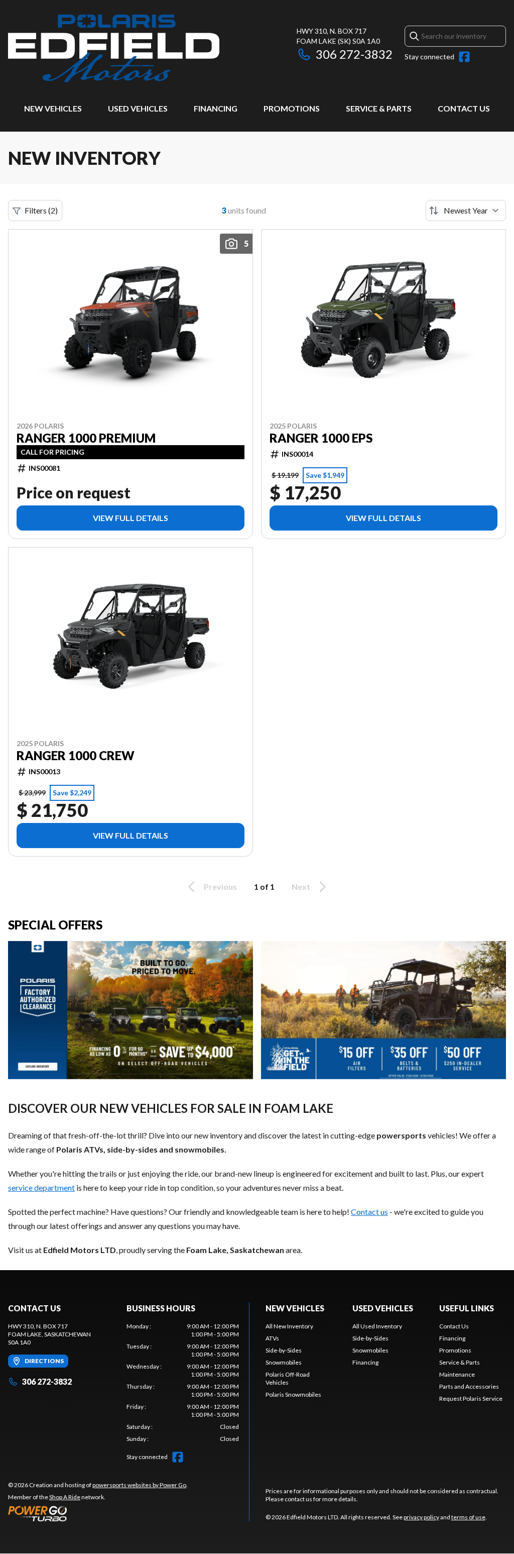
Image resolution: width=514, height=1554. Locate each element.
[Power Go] (98, 1513)
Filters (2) (41, 210)
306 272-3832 (354, 54)
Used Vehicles (138, 108)
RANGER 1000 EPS (321, 438)
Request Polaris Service (470, 1398)
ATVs (272, 1338)
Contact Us (464, 108)
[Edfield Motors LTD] (113, 48)
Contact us (369, 1211)
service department (41, 1187)
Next (301, 886)
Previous (220, 886)
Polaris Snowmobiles (293, 1394)
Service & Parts (379, 108)
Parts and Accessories (469, 1386)
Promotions (292, 108)
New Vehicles (53, 108)
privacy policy (421, 1517)
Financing (215, 108)
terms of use (468, 1517)
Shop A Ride (64, 1497)
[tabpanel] (182, 1382)
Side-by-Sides (284, 1350)
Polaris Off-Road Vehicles (288, 1378)
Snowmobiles (284, 1362)
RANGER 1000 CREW (76, 756)
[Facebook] (464, 57)
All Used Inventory (377, 1326)
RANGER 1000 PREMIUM (86, 438)
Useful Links (466, 1308)
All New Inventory (289, 1326)
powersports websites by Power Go (139, 1485)
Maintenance (457, 1374)
